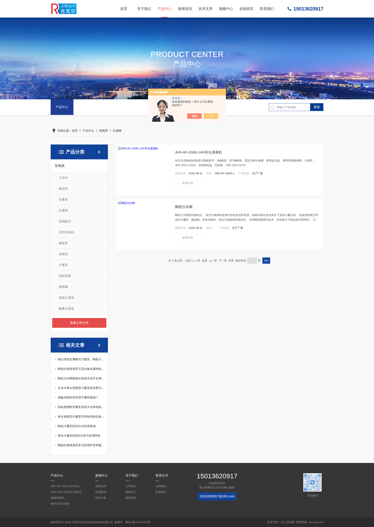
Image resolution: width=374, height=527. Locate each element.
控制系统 (65, 276)
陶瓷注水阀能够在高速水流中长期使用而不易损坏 (81, 378)
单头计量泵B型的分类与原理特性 (79, 435)
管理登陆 (301, 522)
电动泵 (63, 188)
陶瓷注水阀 (183, 207)
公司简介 (130, 486)
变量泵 (63, 199)
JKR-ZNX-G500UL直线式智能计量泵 (66, 492)
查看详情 (187, 183)
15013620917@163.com (217, 496)
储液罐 (63, 286)
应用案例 (100, 492)
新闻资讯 (185, 9)
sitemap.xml (316, 522)
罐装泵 (63, 243)
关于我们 (144, 9)
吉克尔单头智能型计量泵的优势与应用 (81, 388)
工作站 (63, 177)
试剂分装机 (66, 232)
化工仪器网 (288, 522)
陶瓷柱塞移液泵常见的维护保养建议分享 (81, 445)
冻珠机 (63, 254)
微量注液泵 (66, 308)
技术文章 (205, 9)
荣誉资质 (130, 497)
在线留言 (246, 9)
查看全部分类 (79, 322)
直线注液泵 (66, 297)
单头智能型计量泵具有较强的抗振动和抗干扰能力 (81, 416)
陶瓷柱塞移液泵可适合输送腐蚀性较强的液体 (81, 368)
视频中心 (226, 9)
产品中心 (165, 9)
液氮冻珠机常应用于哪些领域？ (78, 397)
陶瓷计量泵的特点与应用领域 (77, 426)
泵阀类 (103, 130)
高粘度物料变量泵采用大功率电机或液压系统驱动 (81, 407)
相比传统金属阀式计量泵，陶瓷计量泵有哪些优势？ (81, 359)
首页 (123, 9)
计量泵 (63, 265)
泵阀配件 (65, 221)
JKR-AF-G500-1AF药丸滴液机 (198, 152)
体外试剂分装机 (60, 503)
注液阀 (117, 130)
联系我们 (267, 9)
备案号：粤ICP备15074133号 (133, 522)
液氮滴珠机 (57, 497)
